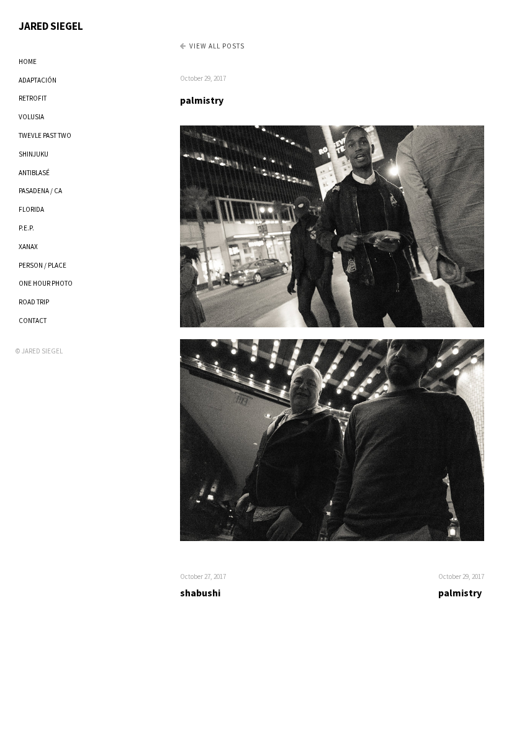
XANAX (28, 246)
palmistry (201, 100)
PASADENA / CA (40, 190)
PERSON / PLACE (42, 265)
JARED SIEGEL (51, 26)
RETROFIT (33, 98)
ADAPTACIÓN (37, 80)
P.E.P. (26, 228)
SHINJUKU (33, 154)
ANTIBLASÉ (34, 172)
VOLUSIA (31, 116)
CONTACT (33, 320)
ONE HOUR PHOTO (46, 283)
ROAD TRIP (34, 302)
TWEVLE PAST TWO (45, 135)
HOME (28, 61)
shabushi (200, 592)
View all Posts (217, 46)
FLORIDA (31, 209)
